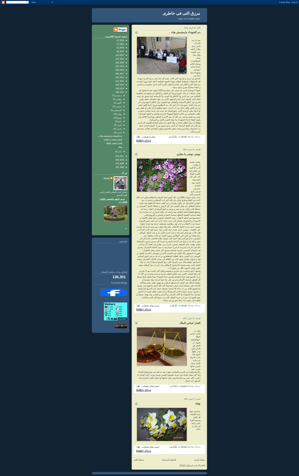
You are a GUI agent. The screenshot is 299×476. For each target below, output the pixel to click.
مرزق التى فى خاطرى (181, 13)
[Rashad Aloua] (113, 295)
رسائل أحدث (199, 460)
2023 (121, 51)
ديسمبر (118, 95)
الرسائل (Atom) (186, 465)
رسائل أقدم (139, 460)
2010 (121, 160)
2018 (121, 70)
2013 (121, 88)
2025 (121, 44)
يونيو (119, 118)
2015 (121, 81)
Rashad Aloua (122, 287)
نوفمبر (118, 99)
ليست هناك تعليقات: (150, 306)
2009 (121, 163)
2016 (121, 77)
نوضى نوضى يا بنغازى (188, 154)
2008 (121, 167)
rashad (107, 178)
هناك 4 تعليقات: (148, 137)
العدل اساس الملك (190, 322)
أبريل (119, 125)
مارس (119, 129)
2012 (121, 92)
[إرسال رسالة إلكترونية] (138, 137)
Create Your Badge (120, 298)
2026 (121, 40)
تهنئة (197, 403)
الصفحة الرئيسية (169, 460)
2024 (121, 48)
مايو (120, 121)
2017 (121, 74)
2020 (121, 63)
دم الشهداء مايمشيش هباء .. (184, 32)
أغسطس (117, 110)
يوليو (119, 114)
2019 (121, 66)
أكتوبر (119, 103)
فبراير (119, 132)
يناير (119, 151)
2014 (121, 85)
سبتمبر (118, 107)
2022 (121, 55)
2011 (121, 156)
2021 (121, 59)
